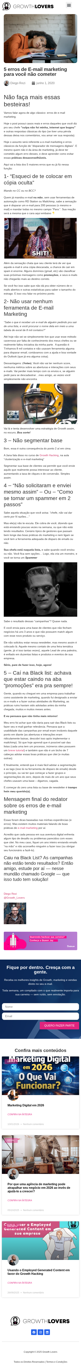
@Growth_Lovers (14, 897)
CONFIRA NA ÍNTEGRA (20, 1114)
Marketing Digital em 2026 (26, 1105)
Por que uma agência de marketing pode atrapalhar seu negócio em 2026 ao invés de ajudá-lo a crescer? (39, 1188)
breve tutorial (16, 750)
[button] (69, 5)
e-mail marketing (28, 827)
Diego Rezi (10, 893)
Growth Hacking (49, 455)
